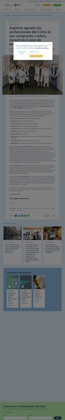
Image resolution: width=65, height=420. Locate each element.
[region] (33, 51)
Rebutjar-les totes (34, 51)
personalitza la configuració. (42, 48)
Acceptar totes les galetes (36, 56)
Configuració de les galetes (21, 52)
